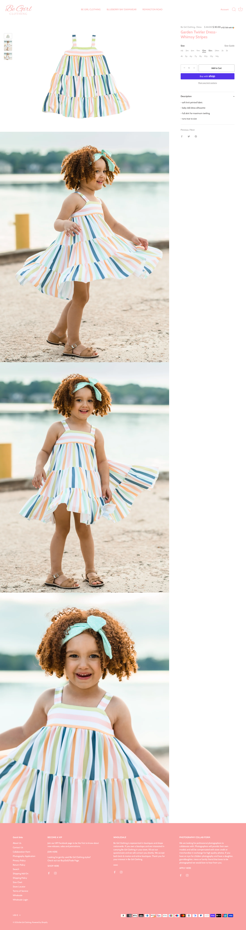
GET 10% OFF (123, 487)
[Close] (158, 435)
